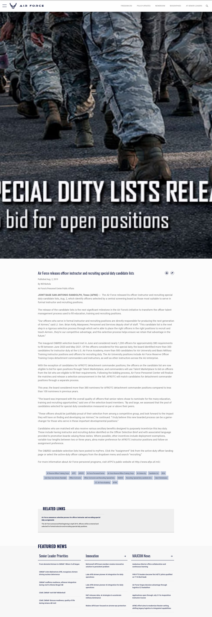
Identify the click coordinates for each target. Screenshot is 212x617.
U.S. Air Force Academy (102, 482)
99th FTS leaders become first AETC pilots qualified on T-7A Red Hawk (152, 575)
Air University (141, 473)
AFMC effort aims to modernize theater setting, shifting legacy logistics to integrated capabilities (151, 607)
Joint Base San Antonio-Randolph (55, 477)
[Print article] (167, 273)
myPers (100, 450)
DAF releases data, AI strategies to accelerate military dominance (103, 596)
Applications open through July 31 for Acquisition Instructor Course (151, 596)
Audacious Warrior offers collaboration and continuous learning (149, 565)
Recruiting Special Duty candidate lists (139, 477)
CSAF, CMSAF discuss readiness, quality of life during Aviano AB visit (57, 601)
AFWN (115, 482)
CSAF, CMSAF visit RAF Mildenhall (52, 593)
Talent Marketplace (161, 477)
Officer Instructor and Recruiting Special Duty (99, 477)
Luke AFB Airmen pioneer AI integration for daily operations (104, 575)
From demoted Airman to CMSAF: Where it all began (59, 564)
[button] (4, 6)
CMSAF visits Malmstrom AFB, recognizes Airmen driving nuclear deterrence (58, 573)
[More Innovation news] (125, 556)
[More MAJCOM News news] (171, 556)
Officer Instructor (75, 477)
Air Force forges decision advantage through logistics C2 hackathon (149, 586)
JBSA (163, 473)
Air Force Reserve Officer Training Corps (121, 473)
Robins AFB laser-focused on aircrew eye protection (106, 606)
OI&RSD (120, 477)
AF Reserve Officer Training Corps (58, 473)
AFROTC (81, 473)
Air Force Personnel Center (96, 473)
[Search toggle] (207, 6)
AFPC (74, 473)
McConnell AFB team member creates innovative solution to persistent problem (105, 565)
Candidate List (154, 473)
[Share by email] (172, 273)
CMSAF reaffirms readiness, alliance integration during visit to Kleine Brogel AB (57, 583)
